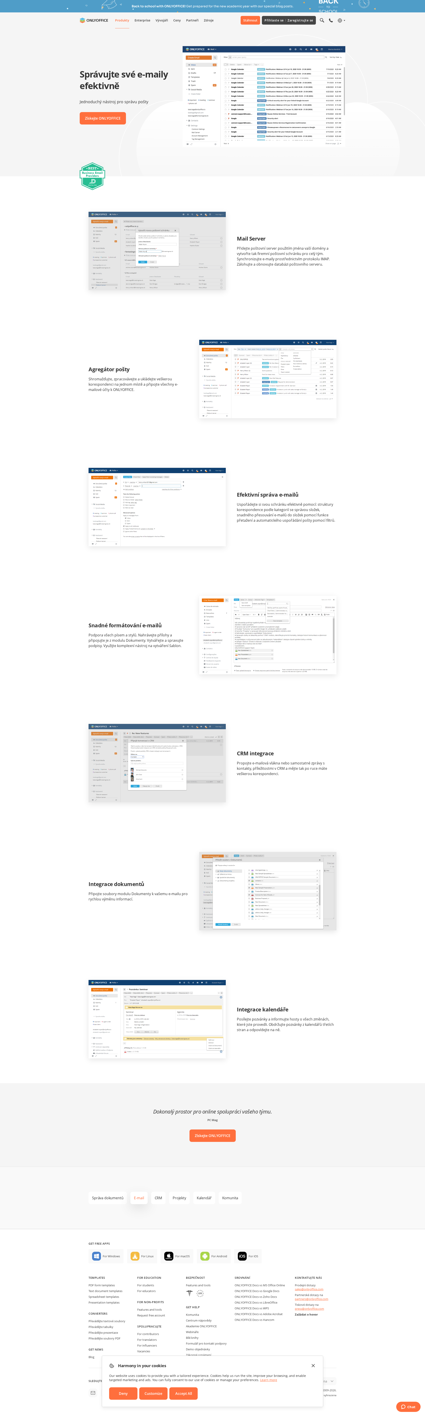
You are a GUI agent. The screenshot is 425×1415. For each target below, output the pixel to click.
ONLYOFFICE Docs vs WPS (252, 1308)
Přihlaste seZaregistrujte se (289, 20)
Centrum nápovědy (199, 1320)
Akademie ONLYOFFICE (201, 1326)
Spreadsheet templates (104, 1297)
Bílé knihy (192, 1338)
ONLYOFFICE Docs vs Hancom (254, 1320)
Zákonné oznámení (198, 1355)
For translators (147, 1340)
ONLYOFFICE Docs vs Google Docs (257, 1291)
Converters (98, 1314)
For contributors (148, 1334)
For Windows (111, 1256)
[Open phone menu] (331, 20)
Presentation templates (104, 1302)
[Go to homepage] (94, 20)
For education (149, 1278)
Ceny (177, 20)
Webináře (192, 1332)
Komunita (192, 1315)
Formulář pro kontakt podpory (206, 1343)
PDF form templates (102, 1285)
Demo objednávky (198, 1349)
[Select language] (341, 20)
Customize (153, 1393)
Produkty (122, 20)
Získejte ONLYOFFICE (103, 118)
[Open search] (322, 20)
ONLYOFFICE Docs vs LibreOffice (256, 1302)
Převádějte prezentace (103, 1333)
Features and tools (149, 1310)
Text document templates (105, 1291)
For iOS (253, 1256)
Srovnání (242, 1278)
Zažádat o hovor (306, 1314)
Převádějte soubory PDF (104, 1338)
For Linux (147, 1256)
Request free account (151, 1315)
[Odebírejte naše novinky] (93, 1392)
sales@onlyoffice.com (309, 1289)
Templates (97, 1278)
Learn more (268, 1380)
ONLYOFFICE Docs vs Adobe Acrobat (259, 1314)
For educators (146, 1291)
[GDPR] (200, 1294)
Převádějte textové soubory (107, 1321)
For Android (219, 1256)
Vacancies (143, 1351)
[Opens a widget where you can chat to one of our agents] (408, 1407)
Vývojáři (162, 20)
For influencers (147, 1345)
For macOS (182, 1256)
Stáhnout (250, 20)
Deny (123, 1393)
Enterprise (142, 20)
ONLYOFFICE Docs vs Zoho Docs (256, 1297)
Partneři (192, 20)
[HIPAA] (189, 1294)
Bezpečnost (195, 1278)
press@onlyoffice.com (309, 1309)
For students (145, 1285)
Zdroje (209, 20)
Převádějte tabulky (101, 1327)
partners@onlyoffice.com (311, 1299)
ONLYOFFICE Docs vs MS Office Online (260, 1285)
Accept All (183, 1393)
